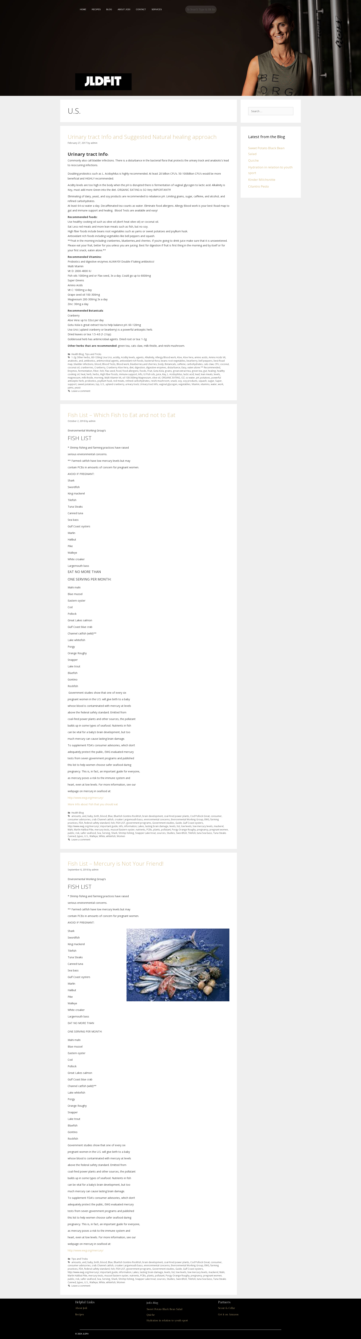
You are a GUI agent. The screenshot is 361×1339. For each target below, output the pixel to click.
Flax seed (110, 370)
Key (164, 374)
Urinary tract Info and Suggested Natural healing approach (142, 137)
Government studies (163, 822)
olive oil (156, 377)
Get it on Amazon (228, 1314)
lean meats (207, 374)
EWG (206, 819)
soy (180, 380)
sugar (211, 380)
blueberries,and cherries (143, 364)
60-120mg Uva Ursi (101, 357)
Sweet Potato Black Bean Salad (164, 1309)
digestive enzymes (156, 367)
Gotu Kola (158, 370)
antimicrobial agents (107, 360)
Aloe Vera (188, 357)
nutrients (140, 829)
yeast (77, 387)
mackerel (219, 826)
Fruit (149, 370)
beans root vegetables (173, 360)
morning (98, 377)
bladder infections (83, 364)
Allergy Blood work (165, 357)
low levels (186, 826)
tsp (97, 384)
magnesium (74, 377)
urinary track (132, 384)
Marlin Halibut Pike (83, 829)
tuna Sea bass (204, 832)
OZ (183, 377)
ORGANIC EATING (171, 377)
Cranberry (99, 367)
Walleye (93, 836)
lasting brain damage (156, 826)
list (178, 826)
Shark (114, 832)
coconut (224, 364)
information (130, 826)
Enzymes (72, 370)
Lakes (141, 826)
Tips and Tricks (93, 354)
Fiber (96, 370)
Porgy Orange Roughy (184, 829)
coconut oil (74, 367)
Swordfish (181, 832)
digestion (140, 367)
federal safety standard (97, 822)
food (118, 370)
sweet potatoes (86, 384)
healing (212, 370)
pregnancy (202, 829)
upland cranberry (115, 384)
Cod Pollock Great (200, 815)
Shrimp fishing (126, 832)
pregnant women (218, 829)
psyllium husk (104, 380)
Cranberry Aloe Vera (117, 367)
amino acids (201, 357)
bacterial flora (152, 360)
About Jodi (81, 1308)
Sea (99, 832)
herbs (96, 374)
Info (140, 374)
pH (197, 377)
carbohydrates (195, 364)
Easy (183, 367)
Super (218, 380)
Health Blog (77, 354)
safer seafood (88, 832)
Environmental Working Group (187, 819)
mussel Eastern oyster (123, 829)
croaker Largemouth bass (129, 819)
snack (174, 380)
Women (121, 836)
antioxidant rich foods (131, 360)
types (80, 836)
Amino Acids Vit (217, 357)
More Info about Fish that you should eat (93, 804)
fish (102, 370)
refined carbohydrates (137, 380)
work (220, 384)
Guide (178, 822)
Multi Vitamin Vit (113, 377)
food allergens (131, 370)
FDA (81, 822)
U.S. (102, 384)
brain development (152, 815)
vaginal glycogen (168, 384)
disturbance (173, 367)
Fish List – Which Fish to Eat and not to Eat (121, 415)
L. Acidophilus (174, 374)
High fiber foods (109, 374)
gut (205, 370)
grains (168, 370)
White (102, 836)
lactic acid (188, 374)
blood (98, 364)
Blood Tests (108, 364)
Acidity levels (128, 357)
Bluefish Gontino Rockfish (127, 815)
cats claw (209, 364)
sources (161, 832)
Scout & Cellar (226, 1308)
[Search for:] (271, 111)
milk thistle (87, 377)
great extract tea (182, 370)
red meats (118, 380)
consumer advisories (79, 819)
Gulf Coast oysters (193, 822)
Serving (106, 832)
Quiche (253, 160)
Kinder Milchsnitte (261, 179)
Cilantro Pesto (258, 186)
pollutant (166, 829)
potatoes (205, 377)
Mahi (70, 829)
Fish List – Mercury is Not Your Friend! (116, 863)
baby (90, 815)
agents (140, 357)
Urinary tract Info (149, 384)
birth (96, 815)
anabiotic (73, 360)
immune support (128, 374)
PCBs (149, 829)
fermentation (85, 370)
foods (143, 370)
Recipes (79, 1314)
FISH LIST (120, 822)
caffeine (181, 364)
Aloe (179, 357)
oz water (190, 377)
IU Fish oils (149, 374)
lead (197, 374)
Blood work (123, 364)
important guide (109, 826)
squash (203, 380)
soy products (190, 380)
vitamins (205, 384)
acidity (116, 357)
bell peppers (205, 360)
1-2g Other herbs (80, 357)
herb (89, 374)
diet (131, 367)
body (161, 364)
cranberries (87, 367)
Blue (110, 815)
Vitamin (195, 384)
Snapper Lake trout (145, 832)
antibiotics (89, 360)
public (71, 832)
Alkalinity (149, 357)
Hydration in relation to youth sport (167, 1320)
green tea (197, 370)
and (81, 360)
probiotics (90, 380)
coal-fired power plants (176, 815)
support (72, 384)
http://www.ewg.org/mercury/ (85, 797)
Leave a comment (80, 390)
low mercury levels (203, 826)
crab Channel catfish (103, 819)
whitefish (111, 836)
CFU (217, 364)
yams (71, 387)
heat (83, 374)
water (214, 384)
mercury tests (102, 829)
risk (77, 832)
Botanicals (170, 364)
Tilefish (192, 832)
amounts (76, 815)
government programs (138, 822)
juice (158, 374)
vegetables (184, 384)
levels (217, 374)
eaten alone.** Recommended (203, 367)
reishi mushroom (160, 380)
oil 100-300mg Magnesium (136, 377)
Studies (171, 832)
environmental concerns (157, 819)
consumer (216, 815)
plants (156, 829)
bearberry (192, 360)
